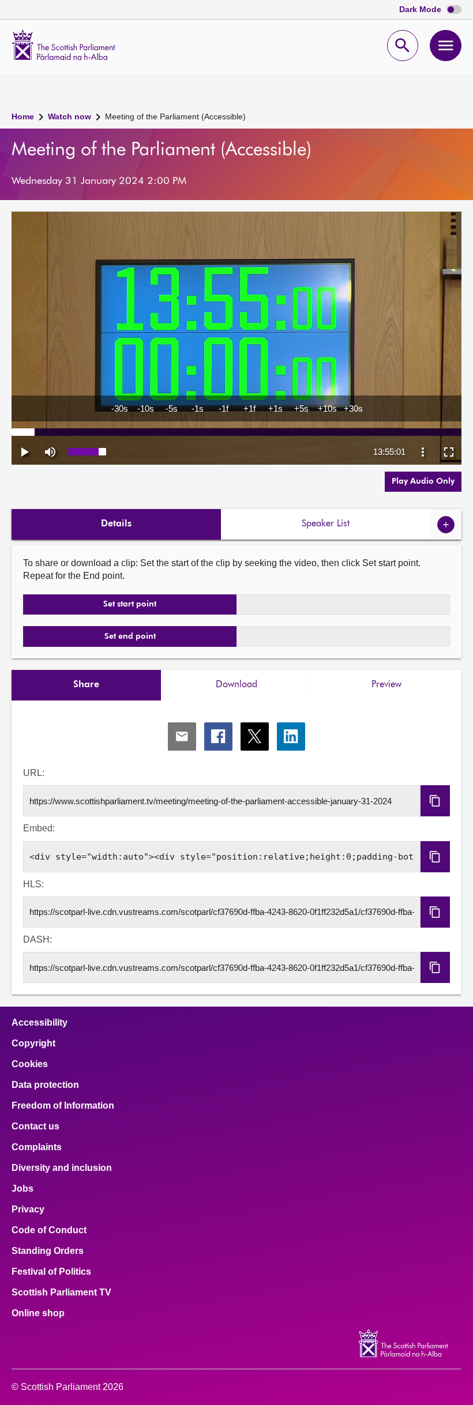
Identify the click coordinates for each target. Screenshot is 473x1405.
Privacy (28, 1209)
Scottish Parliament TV (61, 1292)
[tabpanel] (236, 847)
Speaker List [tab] (326, 524)
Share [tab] (86, 685)
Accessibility (39, 1022)
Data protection (45, 1085)
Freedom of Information (63, 1105)
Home (23, 116)
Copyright (33, 1043)
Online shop (38, 1313)
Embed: (39, 828)
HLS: (33, 884)
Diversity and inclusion (62, 1168)
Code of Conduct (49, 1230)
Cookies (30, 1064)
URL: (33, 773)
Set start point (129, 604)
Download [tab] (236, 685)
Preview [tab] (386, 685)
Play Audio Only (423, 481)
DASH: (37, 939)
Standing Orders (48, 1251)
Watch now (69, 116)
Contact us (35, 1126)
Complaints (37, 1147)
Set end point (130, 636)
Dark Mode (421, 9)
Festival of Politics (51, 1271)
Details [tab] (116, 524)
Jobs (22, 1188)
